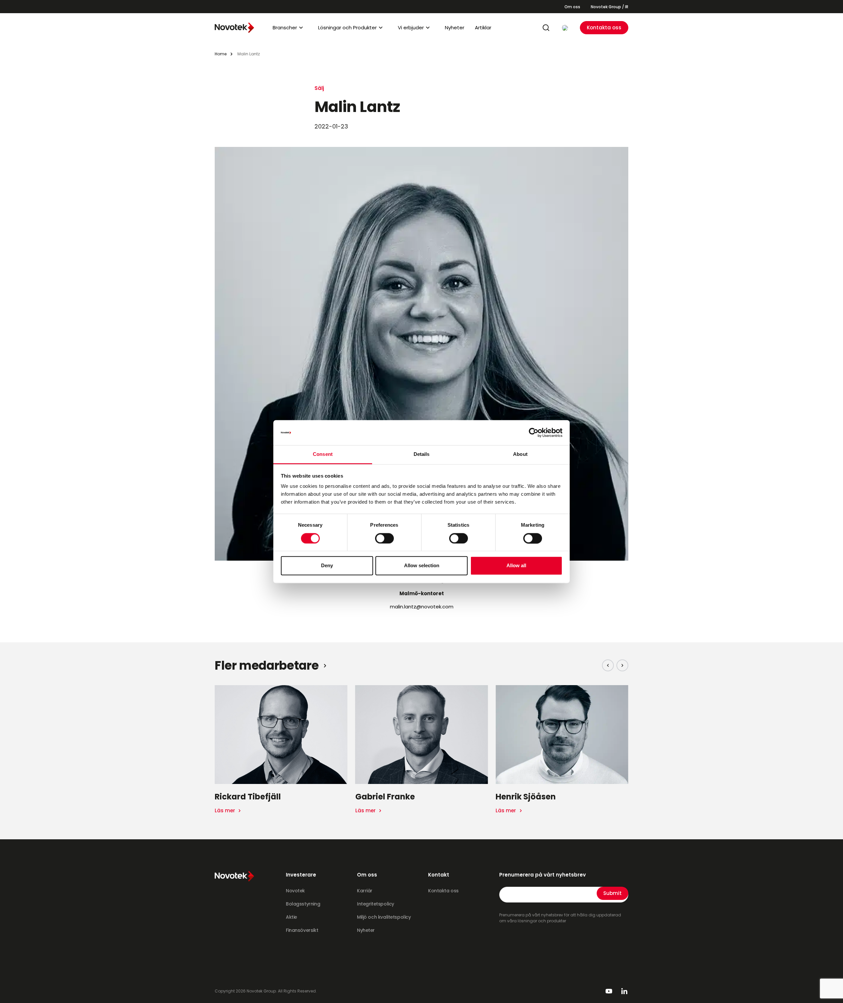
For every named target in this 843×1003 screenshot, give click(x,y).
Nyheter (454, 27)
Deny (327, 566)
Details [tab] (422, 454)
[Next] (622, 665)
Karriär (364, 890)
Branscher (285, 27)
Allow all (516, 566)
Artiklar (483, 27)
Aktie (291, 917)
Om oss (572, 7)
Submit (612, 893)
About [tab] (520, 454)
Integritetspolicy (375, 904)
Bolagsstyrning (303, 904)
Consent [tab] (323, 454)
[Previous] (608, 665)
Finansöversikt (302, 930)
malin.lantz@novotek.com (421, 606)
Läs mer (225, 810)
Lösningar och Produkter (347, 27)
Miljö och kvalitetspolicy (384, 917)
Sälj (319, 88)
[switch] (384, 538)
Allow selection (421, 566)
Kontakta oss (604, 27)
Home (221, 54)
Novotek (295, 890)
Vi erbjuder (411, 27)
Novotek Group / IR (609, 7)
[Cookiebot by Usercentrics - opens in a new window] (533, 432)
